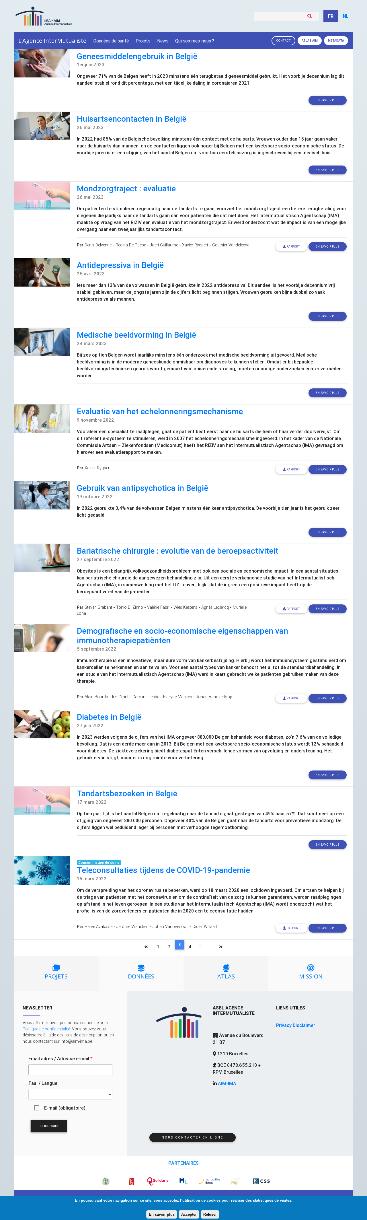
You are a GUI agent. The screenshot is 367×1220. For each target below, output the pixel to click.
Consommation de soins (98, 862)
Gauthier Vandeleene (230, 245)
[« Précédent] (146, 948)
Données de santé (111, 41)
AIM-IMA (227, 1083)
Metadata (336, 40)
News (162, 41)
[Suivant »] (220, 948)
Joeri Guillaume (164, 245)
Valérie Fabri (158, 607)
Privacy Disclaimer (295, 1025)
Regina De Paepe (131, 245)
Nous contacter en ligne (192, 1137)
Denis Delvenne (98, 245)
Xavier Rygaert (195, 245)
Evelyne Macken (177, 696)
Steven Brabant (98, 607)
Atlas (310, 40)
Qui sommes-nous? (194, 41)
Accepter (189, 1214)
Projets (143, 41)
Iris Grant (120, 696)
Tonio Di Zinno (129, 607)
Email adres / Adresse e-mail (60, 1058)
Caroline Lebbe (145, 696)
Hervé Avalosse (98, 926)
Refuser (210, 1214)
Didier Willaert (205, 926)
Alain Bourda (96, 696)
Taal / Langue (42, 1083)
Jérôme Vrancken (132, 926)
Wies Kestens (185, 607)
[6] (210, 948)
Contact (283, 40)
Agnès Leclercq (215, 607)
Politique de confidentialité (46, 1029)
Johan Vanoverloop (214, 696)
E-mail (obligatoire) (64, 1108)
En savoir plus (162, 1214)
